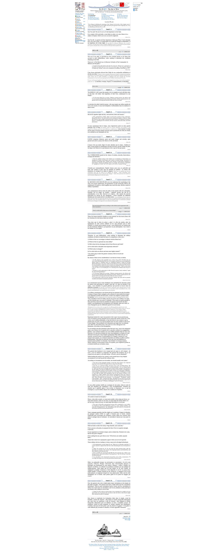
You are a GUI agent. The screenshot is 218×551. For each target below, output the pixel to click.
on (113, 540)
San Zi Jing (79, 27)
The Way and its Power (108, 545)
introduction (113, 548)
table (117, 548)
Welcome (101, 548)
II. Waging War (91, 16)
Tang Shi (78, 35)
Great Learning (107, 544)
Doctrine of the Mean (116, 544)
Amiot (136, 10)
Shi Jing (78, 16)
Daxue (78, 21)
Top (113, 549)
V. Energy (104, 14)
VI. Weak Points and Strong (108, 15)
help (105, 548)
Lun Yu (78, 19)
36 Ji (78, 41)
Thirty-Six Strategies (109, 547)
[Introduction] (104, 9)
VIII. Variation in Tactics (107, 17)
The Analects (101, 544)
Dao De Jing (79, 33)
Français (117, 540)
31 (122, 51)
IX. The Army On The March (108, 19)
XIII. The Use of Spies (122, 17)
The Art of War (125, 545)
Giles (136, 9)
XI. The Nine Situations (122, 15)
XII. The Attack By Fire (122, 16)
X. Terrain (119, 14)
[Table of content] (106, 9)
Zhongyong (79, 24)
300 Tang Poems (117, 545)
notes (108, 548)
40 (122, 87)
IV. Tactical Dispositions (93, 19)
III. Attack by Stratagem (93, 17)
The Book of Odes (93, 544)
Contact (109, 549)
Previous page (126, 518)
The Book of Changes (97, 545)
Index (105, 549)
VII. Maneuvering (106, 16)
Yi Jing (78, 30)
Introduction (91, 14)
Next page (127, 519)
